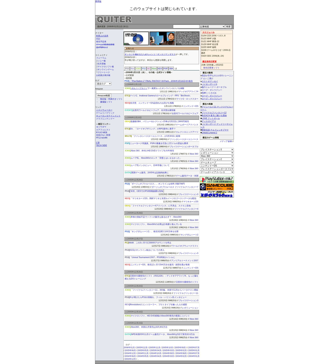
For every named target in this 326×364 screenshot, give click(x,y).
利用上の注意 (102, 36)
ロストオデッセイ (210, 81)
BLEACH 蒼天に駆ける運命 (214, 115)
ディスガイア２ (209, 121)
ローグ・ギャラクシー (212, 96)
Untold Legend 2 (209, 132)
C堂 (98, 142)
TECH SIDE (101, 145)
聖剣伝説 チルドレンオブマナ (215, 130)
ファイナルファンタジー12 (214, 112)
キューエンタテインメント (108, 116)
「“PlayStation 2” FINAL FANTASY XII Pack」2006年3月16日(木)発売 (161, 81)
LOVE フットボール (211, 118)
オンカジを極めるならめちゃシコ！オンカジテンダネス (150, 54)
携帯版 (98, 1)
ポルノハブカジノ (139, 88)
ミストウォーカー (104, 110)
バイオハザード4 (209, 84)
